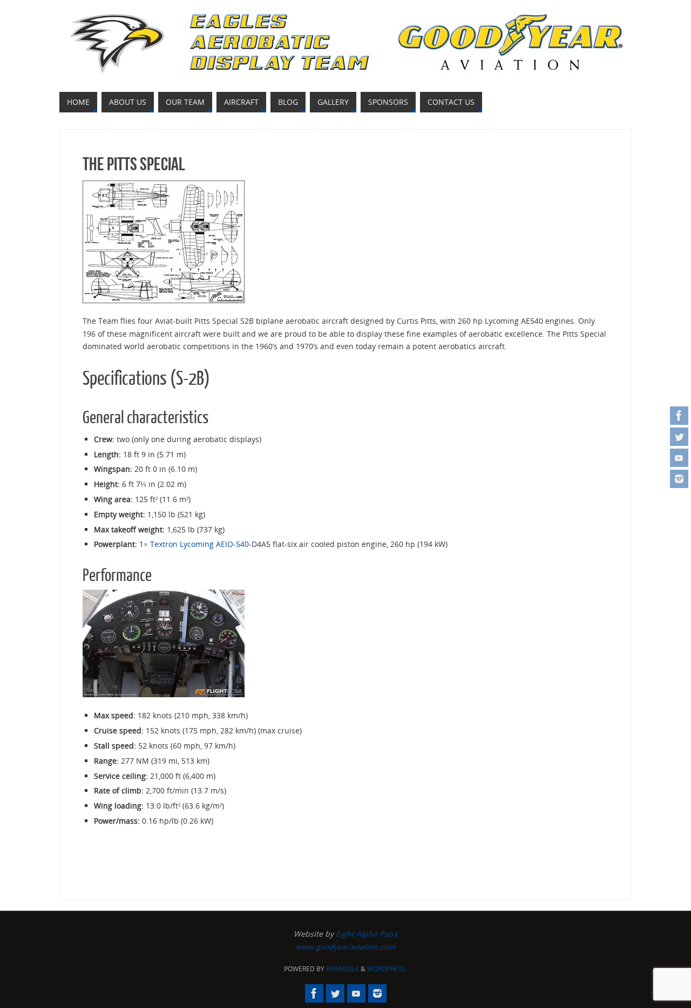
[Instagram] (679, 479)
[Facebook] (679, 415)
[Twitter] (679, 437)
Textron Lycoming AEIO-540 (199, 544)
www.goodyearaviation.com (345, 947)
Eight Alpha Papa (366, 934)
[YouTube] (679, 458)
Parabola (342, 968)
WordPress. (387, 968)
